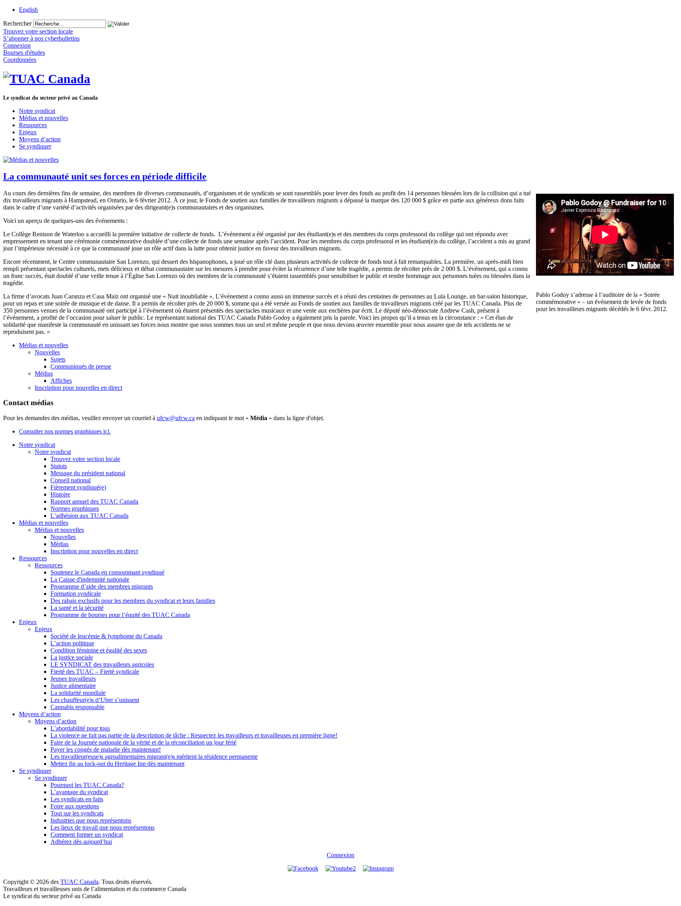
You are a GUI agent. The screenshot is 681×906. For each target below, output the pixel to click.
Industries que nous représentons (90, 820)
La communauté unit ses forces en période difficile (105, 176)
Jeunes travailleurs (73, 678)
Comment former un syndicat (86, 834)
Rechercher (17, 23)
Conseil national (70, 480)
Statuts (58, 466)
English (28, 9)
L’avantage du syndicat (79, 792)
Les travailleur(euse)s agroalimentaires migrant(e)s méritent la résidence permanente (154, 756)
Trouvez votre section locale (85, 459)
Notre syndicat (37, 110)
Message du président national (87, 473)
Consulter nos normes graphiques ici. (65, 431)
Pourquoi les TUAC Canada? (87, 785)
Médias (44, 373)
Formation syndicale (75, 593)
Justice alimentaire (73, 685)
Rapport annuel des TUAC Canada (94, 501)
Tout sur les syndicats (77, 813)
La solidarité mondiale (78, 692)
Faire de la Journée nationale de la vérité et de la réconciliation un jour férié (143, 742)
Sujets (57, 359)
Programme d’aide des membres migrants (101, 586)
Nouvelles (47, 352)
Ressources (33, 125)
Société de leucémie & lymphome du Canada (106, 636)
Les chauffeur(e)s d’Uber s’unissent (94, 700)
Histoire (60, 494)
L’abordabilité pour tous (80, 728)
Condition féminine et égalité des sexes (98, 650)
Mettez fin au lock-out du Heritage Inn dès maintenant (117, 763)
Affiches (61, 380)
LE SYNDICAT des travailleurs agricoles (102, 664)
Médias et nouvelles (43, 118)
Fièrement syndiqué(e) (78, 487)
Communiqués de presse (80, 366)
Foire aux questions (74, 806)
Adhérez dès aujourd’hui (81, 841)
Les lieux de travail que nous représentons (102, 827)
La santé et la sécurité (77, 607)
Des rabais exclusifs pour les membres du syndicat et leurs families (132, 600)
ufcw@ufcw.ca (176, 418)
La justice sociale (71, 657)
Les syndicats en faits (76, 799)
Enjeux (28, 132)
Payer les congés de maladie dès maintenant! (105, 749)
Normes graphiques (74, 508)
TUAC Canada (79, 881)
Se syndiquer (35, 146)
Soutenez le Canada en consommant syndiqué (107, 572)
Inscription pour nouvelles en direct (78, 387)
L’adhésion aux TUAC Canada (89, 515)
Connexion (340, 855)
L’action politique (72, 643)
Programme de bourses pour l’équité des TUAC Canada (120, 614)
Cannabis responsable (77, 707)
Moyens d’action (40, 139)
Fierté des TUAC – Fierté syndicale (94, 671)
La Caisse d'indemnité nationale (89, 579)
